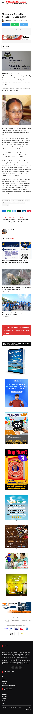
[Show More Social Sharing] (30, 24)
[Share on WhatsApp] (15, 24)
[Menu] (3, 2)
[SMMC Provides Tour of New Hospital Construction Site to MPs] (16, 302)
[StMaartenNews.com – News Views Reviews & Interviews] (16, 2)
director (27, 200)
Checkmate (20, 200)
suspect (22, 202)
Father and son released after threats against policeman (9, 221)
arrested (14, 200)
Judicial (4, 10)
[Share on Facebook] (6, 24)
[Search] (30, 2)
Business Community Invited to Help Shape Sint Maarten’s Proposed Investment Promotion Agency (16, 262)
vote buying (5, 205)
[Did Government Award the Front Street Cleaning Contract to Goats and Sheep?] (16, 277)
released (4, 202)
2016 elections (6, 200)
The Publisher (9, 20)
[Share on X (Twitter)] (24, 24)
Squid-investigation (13, 202)
